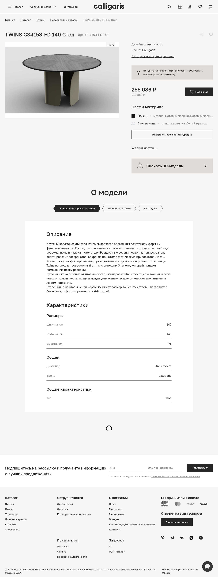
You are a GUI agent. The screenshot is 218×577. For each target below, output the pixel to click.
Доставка (63, 546)
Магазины (115, 509)
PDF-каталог (117, 551)
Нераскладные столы (63, 19)
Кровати (10, 524)
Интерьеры (71, 6)
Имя (112, 467)
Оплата (61, 551)
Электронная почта (160, 467)
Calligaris (165, 375)
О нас (112, 503)
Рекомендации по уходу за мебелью (132, 524)
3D (110, 546)
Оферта (166, 572)
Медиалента (116, 514)
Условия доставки (144, 148)
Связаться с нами (177, 522)
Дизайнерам (65, 503)
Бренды (114, 519)
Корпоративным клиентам (74, 514)
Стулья (9, 503)
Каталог (26, 19)
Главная (10, 19)
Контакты (115, 529)
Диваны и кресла (16, 519)
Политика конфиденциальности (180, 569)
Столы (41, 19)
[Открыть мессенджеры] (207, 566)
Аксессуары (12, 529)
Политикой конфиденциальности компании (175, 476)
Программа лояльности (72, 556)
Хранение (11, 514)
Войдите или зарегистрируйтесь (163, 70)
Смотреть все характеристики (153, 56)
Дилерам (62, 509)
